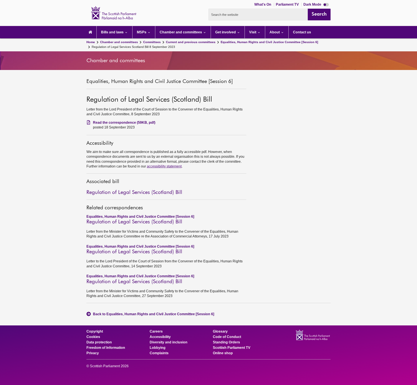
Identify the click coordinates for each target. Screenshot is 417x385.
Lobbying (157, 347)
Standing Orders (226, 342)
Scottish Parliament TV (231, 347)
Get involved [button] (226, 32)
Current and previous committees (190, 42)
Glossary (220, 331)
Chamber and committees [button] (181, 32)
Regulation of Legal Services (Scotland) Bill (134, 192)
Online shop (223, 353)
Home (90, 42)
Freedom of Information (105, 347)
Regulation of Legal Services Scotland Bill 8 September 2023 (133, 47)
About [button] (275, 32)
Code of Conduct (227, 337)
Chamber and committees (119, 42)
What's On (263, 4)
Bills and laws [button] (112, 32)
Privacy (92, 353)
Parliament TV (288, 4)
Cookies (93, 337)
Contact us (302, 32)
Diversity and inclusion (168, 342)
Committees (152, 42)
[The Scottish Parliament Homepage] (90, 32)
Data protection (99, 342)
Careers (156, 331)
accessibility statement (164, 166)
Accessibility (160, 337)
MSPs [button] (142, 32)
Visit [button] (253, 32)
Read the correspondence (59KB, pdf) (124, 122)
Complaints (159, 353)
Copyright (94, 331)
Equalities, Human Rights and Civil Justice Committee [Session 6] (269, 42)
